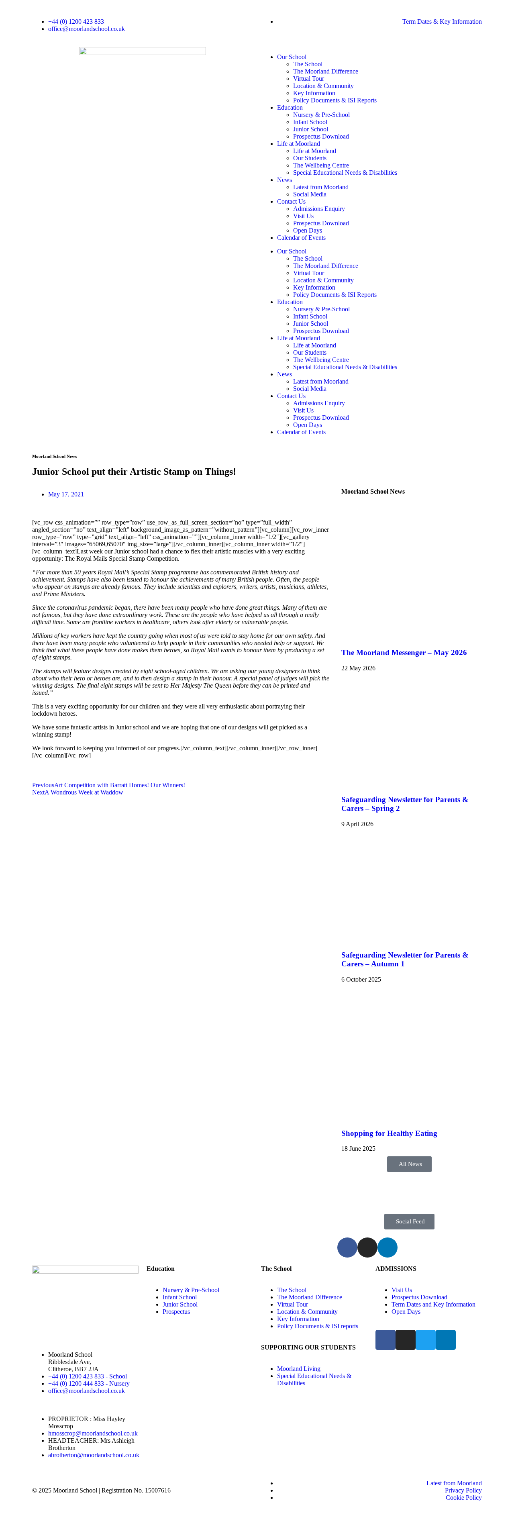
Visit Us (303, 215)
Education (290, 107)
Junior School (310, 129)
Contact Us (291, 201)
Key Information (314, 93)
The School (307, 64)
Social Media (309, 194)
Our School (291, 56)
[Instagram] (367, 1247)
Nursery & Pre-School (321, 114)
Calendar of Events (301, 237)
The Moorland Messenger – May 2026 (404, 652)
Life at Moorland (298, 143)
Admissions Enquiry (319, 208)
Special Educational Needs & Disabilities (345, 172)
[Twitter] (426, 1340)
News (284, 179)
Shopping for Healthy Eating (389, 1133)
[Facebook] (347, 1247)
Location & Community (323, 85)
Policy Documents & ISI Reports (335, 100)
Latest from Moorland (321, 187)
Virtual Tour (308, 78)
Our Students (309, 158)
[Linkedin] (387, 1247)
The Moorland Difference (325, 71)
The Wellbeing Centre (321, 165)
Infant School (310, 121)
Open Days (307, 230)
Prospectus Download (321, 136)
